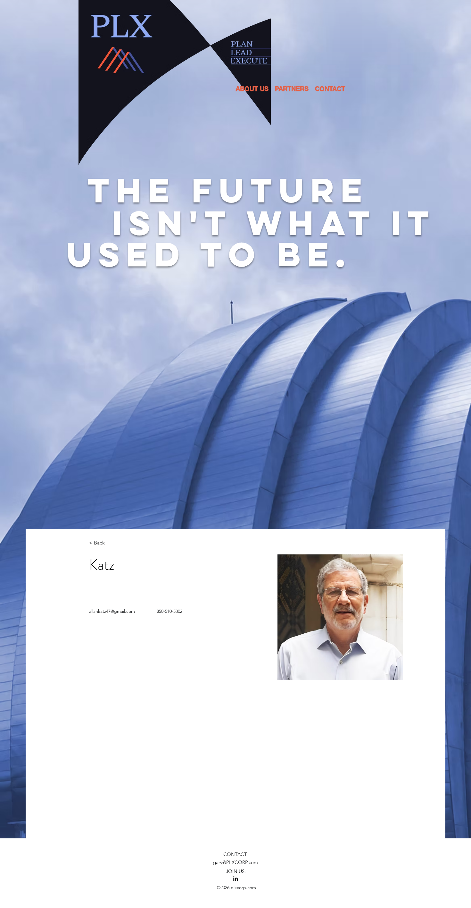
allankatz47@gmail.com (112, 611)
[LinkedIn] (235, 878)
